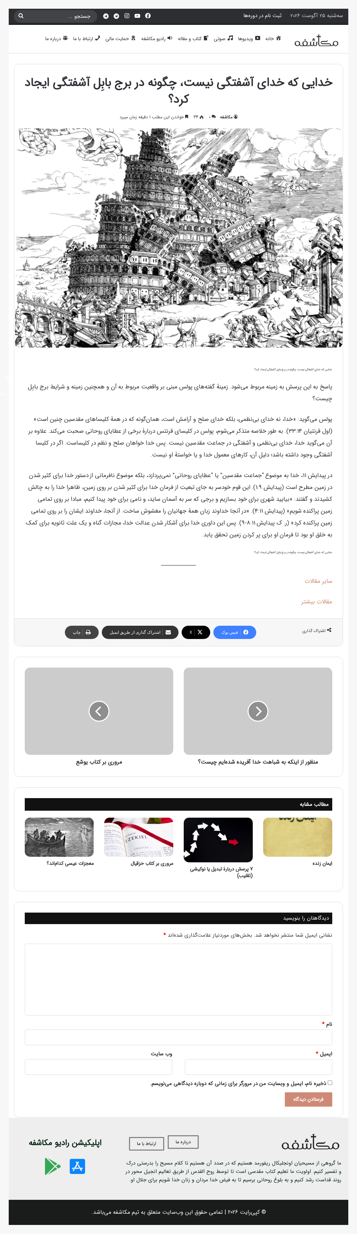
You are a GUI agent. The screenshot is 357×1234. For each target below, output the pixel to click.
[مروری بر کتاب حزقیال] (138, 837)
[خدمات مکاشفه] (106, 16)
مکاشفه (226, 117)
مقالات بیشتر (317, 602)
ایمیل (324, 1054)
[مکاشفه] (317, 42)
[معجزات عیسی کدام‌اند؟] (59, 837)
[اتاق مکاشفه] (116, 16)
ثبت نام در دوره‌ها (262, 16)
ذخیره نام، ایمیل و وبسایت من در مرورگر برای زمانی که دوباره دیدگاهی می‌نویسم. (238, 1083)
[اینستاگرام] (127, 16)
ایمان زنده (322, 863)
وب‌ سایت (161, 1054)
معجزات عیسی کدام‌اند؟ (70, 863)
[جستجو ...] (21, 16)
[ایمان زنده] (297, 837)
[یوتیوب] (137, 16)
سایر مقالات (318, 581)
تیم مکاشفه (126, 1212)
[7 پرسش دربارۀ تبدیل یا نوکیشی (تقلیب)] (218, 840)
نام (327, 1024)
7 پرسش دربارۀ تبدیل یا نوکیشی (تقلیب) (221, 872)
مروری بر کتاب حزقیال (152, 863)
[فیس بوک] (148, 16)
